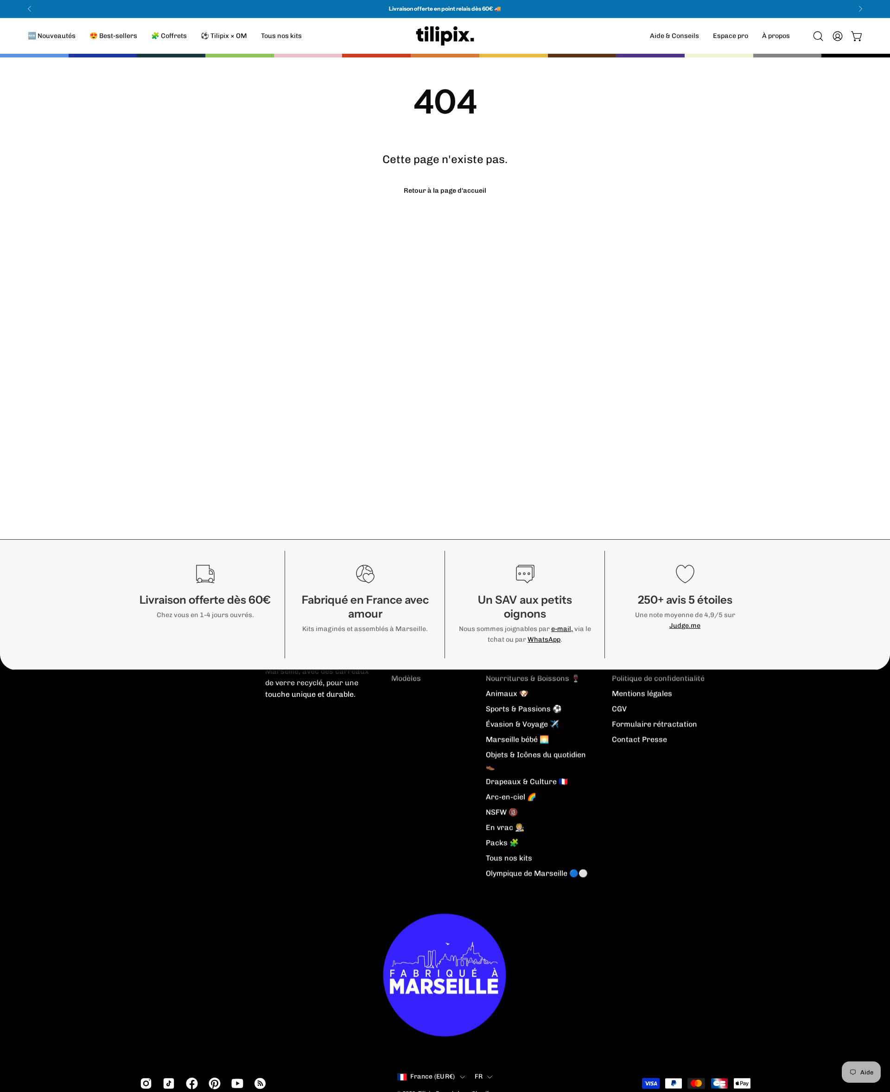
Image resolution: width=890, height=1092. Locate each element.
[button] (776, 36)
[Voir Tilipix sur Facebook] (190, 1084)
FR (479, 1076)
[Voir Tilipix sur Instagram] (144, 1084)
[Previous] (29, 9)
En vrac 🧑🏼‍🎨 (505, 827)
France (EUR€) (432, 1076)
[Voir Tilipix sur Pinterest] (213, 1084)
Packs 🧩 (502, 842)
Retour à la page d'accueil (445, 190)
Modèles (406, 678)
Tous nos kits (509, 857)
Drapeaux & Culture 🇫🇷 (527, 781)
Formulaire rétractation (654, 724)
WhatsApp (544, 639)
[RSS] (258, 1084)
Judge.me (684, 625)
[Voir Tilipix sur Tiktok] (167, 1084)
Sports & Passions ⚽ (524, 708)
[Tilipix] (445, 36)
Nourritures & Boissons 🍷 (533, 678)
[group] (445, 9)
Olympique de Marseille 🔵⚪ (537, 873)
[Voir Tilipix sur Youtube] (235, 1084)
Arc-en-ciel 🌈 (511, 796)
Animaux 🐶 (507, 693)
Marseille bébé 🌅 (517, 739)
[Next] (860, 9)
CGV (619, 708)
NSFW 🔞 (502, 812)
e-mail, (562, 629)
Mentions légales (642, 693)
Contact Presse (639, 739)
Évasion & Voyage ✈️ (522, 724)
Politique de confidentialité (658, 678)
